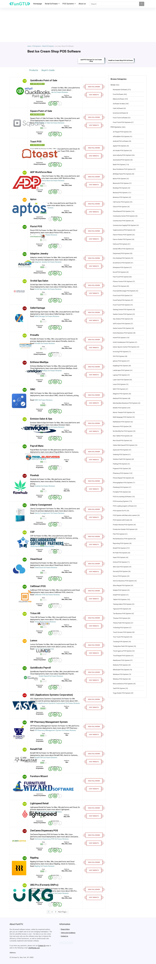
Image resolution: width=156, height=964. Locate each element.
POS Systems (68, 4)
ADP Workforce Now (41, 172)
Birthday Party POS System (122, 174)
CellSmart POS (38, 586)
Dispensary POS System (121, 253)
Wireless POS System (120, 679)
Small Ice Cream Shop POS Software (120, 60)
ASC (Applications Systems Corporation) (51, 694)
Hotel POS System (119, 337)
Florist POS (36, 226)
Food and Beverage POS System (124, 291)
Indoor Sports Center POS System (124, 347)
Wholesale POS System (121, 669)
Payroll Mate (36, 446)
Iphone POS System (120, 361)
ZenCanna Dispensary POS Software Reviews (51, 839)
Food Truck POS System (121, 305)
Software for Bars (119, 103)
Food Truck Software (120, 118)
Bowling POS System (120, 188)
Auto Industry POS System (122, 155)
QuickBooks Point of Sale (43, 80)
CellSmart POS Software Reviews (47, 595)
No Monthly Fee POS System (123, 431)
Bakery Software (118, 99)
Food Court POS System (121, 295)
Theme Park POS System (121, 623)
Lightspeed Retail (39, 803)
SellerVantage (37, 308)
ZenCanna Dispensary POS (44, 830)
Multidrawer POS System (121, 422)
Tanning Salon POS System (122, 604)
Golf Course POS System (121, 323)
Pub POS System (119, 534)
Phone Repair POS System (122, 478)
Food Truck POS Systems (122, 122)
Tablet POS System (119, 599)
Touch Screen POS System (122, 632)
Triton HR (35, 613)
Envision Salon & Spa (41, 418)
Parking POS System (120, 464)
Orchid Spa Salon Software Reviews (47, 289)
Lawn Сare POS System (121, 380)
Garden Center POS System (122, 314)
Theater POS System (120, 618)
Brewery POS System (120, 192)
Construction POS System (122, 221)
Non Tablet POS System (121, 436)
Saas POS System (119, 557)
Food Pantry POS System (121, 300)
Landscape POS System (121, 370)
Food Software (118, 94)
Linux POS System (119, 384)
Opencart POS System (120, 450)
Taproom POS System (120, 609)
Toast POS (35, 141)
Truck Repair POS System (122, 655)
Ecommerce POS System (121, 263)
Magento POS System (120, 394)
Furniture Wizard (39, 776)
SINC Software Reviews (43, 400)
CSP (32, 532)
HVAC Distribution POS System (123, 342)
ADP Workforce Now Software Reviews (49, 181)
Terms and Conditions (68, 933)
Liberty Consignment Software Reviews (49, 513)
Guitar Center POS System (122, 328)
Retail (113, 85)
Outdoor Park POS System (122, 459)
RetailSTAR (36, 749)
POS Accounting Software (122, 496)
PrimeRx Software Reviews (44, 343)
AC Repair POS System (121, 132)
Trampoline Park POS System (123, 646)
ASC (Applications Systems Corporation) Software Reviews (57, 703)
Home (29, 46)
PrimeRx (34, 335)
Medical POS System (120, 398)
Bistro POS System (119, 178)
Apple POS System (119, 146)
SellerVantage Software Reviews (46, 316)
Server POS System (120, 576)
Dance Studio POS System (122, 239)
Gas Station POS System (121, 319)
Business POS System (120, 197)
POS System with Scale (121, 520)
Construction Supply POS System (124, 225)
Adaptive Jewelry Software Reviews (47, 262)
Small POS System (119, 595)
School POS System (120, 562)
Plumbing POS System (120, 487)
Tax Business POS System (122, 613)
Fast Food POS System (121, 277)
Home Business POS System (123, 333)
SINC (32, 389)
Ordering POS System (120, 454)
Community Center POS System (124, 216)
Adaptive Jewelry (39, 253)
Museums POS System (121, 426)
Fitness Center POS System (122, 281)
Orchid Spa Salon (39, 280)
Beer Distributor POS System (123, 169)
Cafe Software (118, 108)
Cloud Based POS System (122, 211)
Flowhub (34, 475)
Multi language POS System (122, 417)
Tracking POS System (120, 641)
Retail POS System (48, 46)
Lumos (33, 640)
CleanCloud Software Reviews (45, 567)
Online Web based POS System (123, 445)
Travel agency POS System (122, 651)
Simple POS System (120, 590)
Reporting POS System (121, 543)
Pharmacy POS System (121, 473)
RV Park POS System (120, 553)
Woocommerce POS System (123, 684)
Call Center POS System (121, 202)
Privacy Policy (65, 929)
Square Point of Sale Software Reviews (49, 123)
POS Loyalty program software (123, 506)
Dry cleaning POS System (121, 258)
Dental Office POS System (122, 249)
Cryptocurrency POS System (122, 230)
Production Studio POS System (124, 529)
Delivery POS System (120, 244)
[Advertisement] (78, 25)
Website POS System (120, 665)
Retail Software (51, 4)
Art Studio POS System (121, 150)
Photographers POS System (122, 482)
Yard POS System (119, 688)
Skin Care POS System (120, 567)
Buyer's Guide (47, 70)
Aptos (33, 199)
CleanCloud (36, 559)
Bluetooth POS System (121, 183)
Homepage (37, 4)
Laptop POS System (120, 375)
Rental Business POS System (123, 539)
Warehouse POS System (121, 660)
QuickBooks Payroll (40, 667)
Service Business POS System (123, 581)
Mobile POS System (120, 408)
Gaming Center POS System (122, 309)
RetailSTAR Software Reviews (45, 758)
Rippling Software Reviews (44, 866)
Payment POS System (120, 468)
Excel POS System (119, 272)
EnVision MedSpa (39, 362)
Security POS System (120, 571)
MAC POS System (119, 389)
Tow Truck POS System (121, 637)
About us (82, 4)
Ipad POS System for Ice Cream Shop (91, 60)
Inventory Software (119, 113)
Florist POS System (119, 286)
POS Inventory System (120, 501)
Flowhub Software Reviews (44, 486)
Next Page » (62, 912)
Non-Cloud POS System (121, 440)
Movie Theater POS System (122, 412)
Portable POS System (120, 492)
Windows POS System (120, 674)
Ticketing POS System (121, 627)
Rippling (34, 857)
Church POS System (120, 206)
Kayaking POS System (120, 366)
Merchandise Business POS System (125, 403)
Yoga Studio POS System (121, 693)
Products (33, 70)
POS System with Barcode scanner (125, 515)
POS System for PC (119, 510)
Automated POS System (121, 160)
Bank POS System (119, 164)
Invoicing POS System (120, 351)
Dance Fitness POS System (122, 235)
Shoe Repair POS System (121, 585)
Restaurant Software (120, 89)
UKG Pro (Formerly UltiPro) (44, 884)
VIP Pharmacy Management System (49, 722)
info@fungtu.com (34, 948)
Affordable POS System (121, 136)
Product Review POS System (123, 525)
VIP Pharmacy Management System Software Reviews (55, 730)
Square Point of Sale (41, 111)
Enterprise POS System (121, 267)
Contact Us (42, 945)
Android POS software (120, 141)
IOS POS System (118, 356)
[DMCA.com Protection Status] (66, 942)
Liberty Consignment (41, 504)
